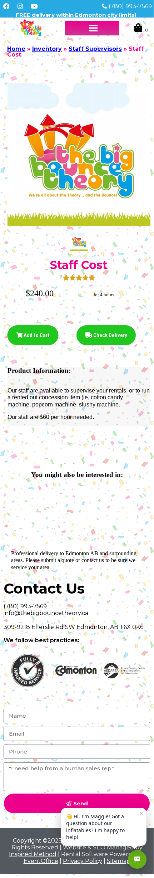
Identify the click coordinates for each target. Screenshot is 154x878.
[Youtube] (34, 6)
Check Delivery (109, 335)
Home (16, 48)
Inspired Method (32, 854)
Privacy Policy (82, 861)
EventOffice (41, 861)
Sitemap (118, 861)
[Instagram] (20, 6)
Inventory (47, 48)
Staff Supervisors (95, 48)
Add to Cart (36, 335)
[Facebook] (6, 6)
